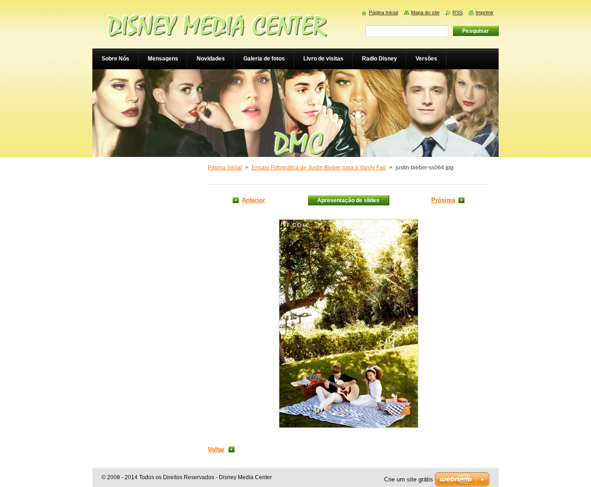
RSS (457, 12)
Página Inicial (383, 12)
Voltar (216, 449)
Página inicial (225, 167)
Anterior (253, 200)
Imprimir (485, 12)
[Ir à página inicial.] (217, 31)
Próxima (443, 200)
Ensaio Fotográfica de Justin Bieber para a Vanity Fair (319, 167)
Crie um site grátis (408, 479)
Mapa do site (425, 12)
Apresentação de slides (348, 200)
